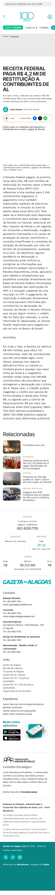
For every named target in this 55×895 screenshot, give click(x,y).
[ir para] (35, 731)
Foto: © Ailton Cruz (12, 170)
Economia (14, 36)
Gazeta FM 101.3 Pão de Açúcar (18, 684)
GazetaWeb (8, 681)
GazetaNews (9, 687)
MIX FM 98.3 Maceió (12, 668)
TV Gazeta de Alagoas (13, 671)
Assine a (13, 27)
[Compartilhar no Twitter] (40, 118)
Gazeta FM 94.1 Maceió (14, 674)
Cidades (44, 27)
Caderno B (31, 27)
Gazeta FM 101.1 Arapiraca (16, 678)
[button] (50, 17)
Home (5, 36)
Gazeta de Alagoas (12, 665)
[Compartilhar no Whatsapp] (45, 118)
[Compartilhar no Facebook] (35, 118)
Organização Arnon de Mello (17, 691)
